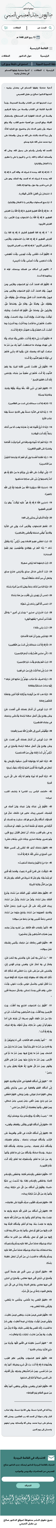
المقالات (38, 70)
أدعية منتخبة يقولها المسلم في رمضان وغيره (17, 72)
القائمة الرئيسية (39, 48)
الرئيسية (44, 55)
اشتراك (28, 1485)
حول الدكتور (25, 55)
